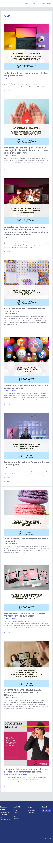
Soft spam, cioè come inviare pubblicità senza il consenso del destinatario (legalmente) (26, 770)
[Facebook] (43, 811)
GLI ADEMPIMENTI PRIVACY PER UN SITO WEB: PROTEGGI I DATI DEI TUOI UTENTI (25, 614)
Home (26, 3)
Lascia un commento (9, 774)
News (38, 3)
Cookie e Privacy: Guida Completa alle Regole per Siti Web (26, 540)
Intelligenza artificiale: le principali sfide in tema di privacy (24, 310)
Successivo (46, 795)
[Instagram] (49, 811)
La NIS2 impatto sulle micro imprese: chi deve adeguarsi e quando (26, 74)
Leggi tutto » (7, 90)
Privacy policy (31, 810)
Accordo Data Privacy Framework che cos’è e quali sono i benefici (26, 386)
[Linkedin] (46, 811)
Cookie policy (31, 812)
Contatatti (16, 818)
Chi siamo (32, 3)
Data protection (7, 78)
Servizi (43, 3)
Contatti (49, 3)
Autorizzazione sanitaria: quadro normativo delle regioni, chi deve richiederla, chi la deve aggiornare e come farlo (26, 150)
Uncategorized (18, 774)
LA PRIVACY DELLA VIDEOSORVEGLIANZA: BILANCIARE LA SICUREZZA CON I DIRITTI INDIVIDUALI (23, 693)
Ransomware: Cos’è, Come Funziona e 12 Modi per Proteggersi (26, 463)
